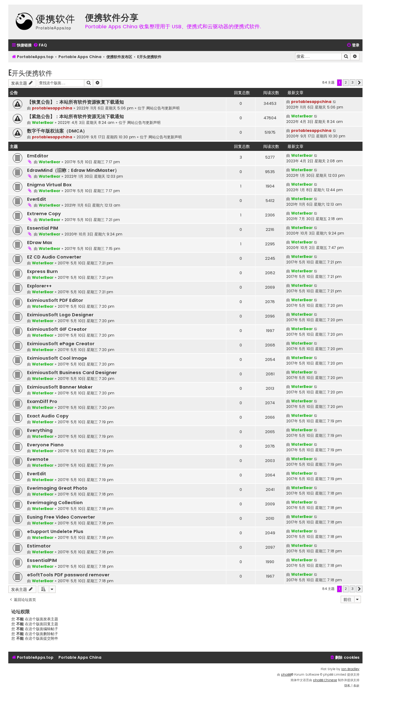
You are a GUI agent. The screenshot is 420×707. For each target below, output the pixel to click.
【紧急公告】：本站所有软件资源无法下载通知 (75, 116)
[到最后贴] (335, 102)
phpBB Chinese (325, 680)
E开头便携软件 (30, 72)
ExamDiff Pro (42, 401)
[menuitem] (40, 45)
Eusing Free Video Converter (61, 517)
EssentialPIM (42, 560)
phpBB (286, 674)
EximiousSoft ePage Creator (60, 344)
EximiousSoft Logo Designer (60, 315)
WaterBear (42, 122)
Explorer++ (39, 286)
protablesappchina (52, 108)
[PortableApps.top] (45, 22)
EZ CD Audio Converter (54, 257)
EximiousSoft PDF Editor (55, 300)
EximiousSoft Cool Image (57, 358)
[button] (359, 82)
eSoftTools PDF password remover (68, 575)
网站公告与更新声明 (163, 108)
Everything (40, 430)
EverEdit (36, 199)
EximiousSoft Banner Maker (60, 387)
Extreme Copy (44, 214)
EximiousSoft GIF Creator (57, 329)
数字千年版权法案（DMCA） (57, 131)
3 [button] (352, 82)
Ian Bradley (350, 669)
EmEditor (37, 156)
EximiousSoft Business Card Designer (72, 372)
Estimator (39, 546)
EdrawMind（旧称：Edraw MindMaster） (73, 170)
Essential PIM (42, 228)
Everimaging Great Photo (57, 488)
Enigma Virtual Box (49, 185)
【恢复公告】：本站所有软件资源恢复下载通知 (75, 102)
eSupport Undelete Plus (55, 531)
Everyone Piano (45, 445)
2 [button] (346, 82)
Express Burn (42, 271)
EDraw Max (39, 242)
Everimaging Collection (55, 503)
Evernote (38, 459)
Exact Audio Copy (48, 416)
